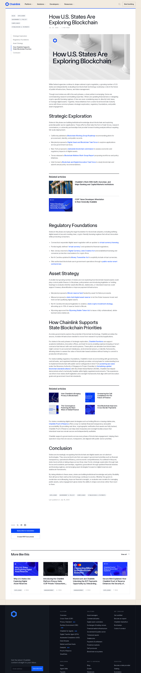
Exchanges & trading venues (96, 625)
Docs (61, 665)
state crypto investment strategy (100, 304)
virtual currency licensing (109, 242)
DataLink (64, 647)
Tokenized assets (93, 635)
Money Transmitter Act (80, 257)
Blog (88, 665)
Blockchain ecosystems (95, 651)
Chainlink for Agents (68, 631)
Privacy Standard (67, 622)
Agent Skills (64, 668)
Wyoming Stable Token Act (79, 310)
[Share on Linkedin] (21, 525)
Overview (63, 615)
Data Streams (64, 641)
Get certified (118, 615)
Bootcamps (118, 625)
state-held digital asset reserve (78, 297)
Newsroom (90, 672)
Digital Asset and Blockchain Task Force (82, 142)
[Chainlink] (12, 4)
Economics (117, 672)
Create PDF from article (25, 537)
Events (89, 668)
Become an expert (120, 618)
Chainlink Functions (96, 341)
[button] (29, 4)
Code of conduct (120, 628)
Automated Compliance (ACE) (70, 637)
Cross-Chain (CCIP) (66, 618)
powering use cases (107, 364)
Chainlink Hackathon (121, 622)
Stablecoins (91, 638)
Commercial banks (93, 618)
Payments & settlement (94, 642)
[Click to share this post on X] (18, 525)
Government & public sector (96, 632)
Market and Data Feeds (68, 644)
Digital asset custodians (95, 622)
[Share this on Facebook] (25, 525)
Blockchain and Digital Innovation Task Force (79, 162)
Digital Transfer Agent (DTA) (69, 634)
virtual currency (74, 247)
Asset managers (92, 615)
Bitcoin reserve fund (75, 293)
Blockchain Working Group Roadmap (81, 136)
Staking (116, 668)
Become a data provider (122, 665)
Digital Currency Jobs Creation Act (81, 251)
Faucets (62, 672)
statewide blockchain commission (80, 149)
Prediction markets (93, 645)
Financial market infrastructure (97, 628)
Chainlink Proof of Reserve (59, 424)
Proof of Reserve (65, 651)
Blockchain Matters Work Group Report (79, 155)
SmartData (63, 654)
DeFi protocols (92, 648)
